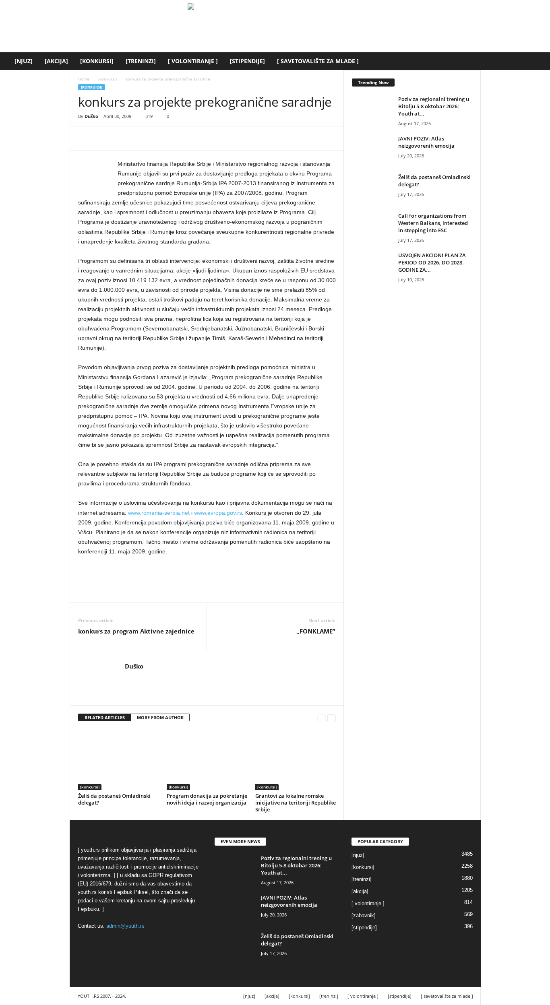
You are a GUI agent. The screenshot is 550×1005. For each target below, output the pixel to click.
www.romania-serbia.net (159, 513)
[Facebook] (86, 138)
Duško (91, 116)
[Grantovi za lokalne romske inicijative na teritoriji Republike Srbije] (295, 760)
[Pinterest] (123, 138)
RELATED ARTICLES (105, 717)
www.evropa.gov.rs (218, 513)
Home (83, 79)
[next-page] (331, 718)
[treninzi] (141, 61)
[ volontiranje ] (193, 61)
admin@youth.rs (125, 926)
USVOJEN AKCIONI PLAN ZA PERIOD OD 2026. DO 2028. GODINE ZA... (432, 262)
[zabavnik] (364, 915)
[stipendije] (247, 61)
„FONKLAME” (315, 631)
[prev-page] (321, 718)
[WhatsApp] (142, 138)
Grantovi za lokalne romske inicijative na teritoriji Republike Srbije (295, 802)
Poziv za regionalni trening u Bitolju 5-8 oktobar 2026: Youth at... (433, 106)
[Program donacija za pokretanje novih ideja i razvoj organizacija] (207, 760)
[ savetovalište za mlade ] (318, 61)
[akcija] (56, 61)
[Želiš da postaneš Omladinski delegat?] (118, 760)
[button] (538, 61)
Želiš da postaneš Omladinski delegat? (114, 799)
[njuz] (23, 61)
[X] (105, 138)
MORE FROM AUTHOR (160, 717)
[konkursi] (97, 61)
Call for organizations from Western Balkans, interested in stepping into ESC (433, 223)
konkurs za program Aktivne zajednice (136, 631)
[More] (160, 138)
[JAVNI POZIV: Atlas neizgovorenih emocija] (372, 150)
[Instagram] (141, 678)
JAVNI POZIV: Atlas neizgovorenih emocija (426, 142)
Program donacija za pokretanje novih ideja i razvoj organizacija (207, 799)
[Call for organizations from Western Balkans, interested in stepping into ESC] (372, 227)
